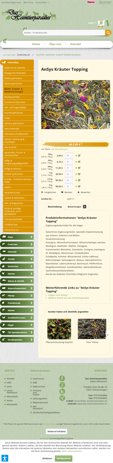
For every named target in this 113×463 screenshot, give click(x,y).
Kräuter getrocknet (13, 174)
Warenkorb (11, 397)
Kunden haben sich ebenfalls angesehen (68, 311)
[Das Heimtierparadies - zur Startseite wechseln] (28, 15)
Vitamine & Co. (11, 229)
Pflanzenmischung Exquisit (59, 342)
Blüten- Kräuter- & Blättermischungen (13, 90)
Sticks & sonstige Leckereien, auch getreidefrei (12, 211)
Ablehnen (47, 458)
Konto (10, 400)
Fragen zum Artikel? (58, 295)
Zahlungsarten (37, 399)
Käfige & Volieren (12, 168)
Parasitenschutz (12, 192)
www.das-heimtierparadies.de (92, 403)
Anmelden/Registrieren (11, 2)
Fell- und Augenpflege (15, 107)
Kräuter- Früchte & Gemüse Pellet (17, 180)
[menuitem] (30, 2)
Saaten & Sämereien (14, 197)
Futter (7, 118)
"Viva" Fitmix (92, 342)
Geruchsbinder (11, 128)
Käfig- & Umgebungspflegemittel (16, 162)
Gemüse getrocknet (14, 123)
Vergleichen (50, 192)
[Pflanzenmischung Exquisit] (59, 329)
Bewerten (85, 192)
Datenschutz (37, 387)
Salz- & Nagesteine (13, 203)
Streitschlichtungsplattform (37, 413)
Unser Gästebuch (11, 392)
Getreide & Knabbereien (16, 133)
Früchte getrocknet (13, 112)
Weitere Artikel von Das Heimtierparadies (68, 297)
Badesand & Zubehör (14, 67)
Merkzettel (11, 404)
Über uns (55, 44)
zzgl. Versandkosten (59, 149)
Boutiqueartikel (12, 97)
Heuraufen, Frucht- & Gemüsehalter (14, 154)
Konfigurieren (64, 458)
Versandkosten (49, 424)
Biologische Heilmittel (15, 73)
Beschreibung (55, 206)
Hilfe (9, 383)
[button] (4, 458)
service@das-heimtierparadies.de (90, 400)
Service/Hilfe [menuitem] (41, 2)
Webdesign (44, 438)
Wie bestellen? (37, 407)
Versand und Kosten (37, 393)
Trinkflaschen (11, 224)
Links (9, 387)
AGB (35, 383)
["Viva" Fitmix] (92, 329)
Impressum (37, 379)
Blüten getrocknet (13, 83)
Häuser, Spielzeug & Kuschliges (14, 140)
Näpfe (7, 187)
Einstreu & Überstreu (14, 102)
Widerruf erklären (57, 431)
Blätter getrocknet (13, 78)
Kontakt (75, 44)
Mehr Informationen (72, 451)
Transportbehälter (13, 219)
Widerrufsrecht (37, 403)
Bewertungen (76, 206)
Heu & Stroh (10, 147)
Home (36, 44)
